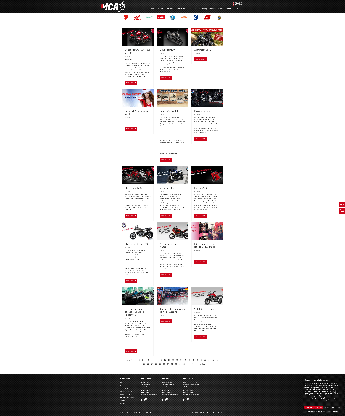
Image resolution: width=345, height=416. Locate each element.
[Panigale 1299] (207, 175)
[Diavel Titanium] (173, 37)
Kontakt (236, 9)
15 (185, 360)
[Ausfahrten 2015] (207, 37)
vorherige (129, 360)
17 (193, 360)
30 (164, 364)
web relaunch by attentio (142, 412)
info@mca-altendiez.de (149, 395)
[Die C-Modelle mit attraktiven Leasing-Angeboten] (138, 296)
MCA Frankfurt (189, 379)
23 (217, 360)
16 (189, 360)
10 (165, 360)
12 (173, 360)
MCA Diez (165, 379)
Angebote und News (127, 398)
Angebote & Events (216, 9)
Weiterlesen (131, 83)
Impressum (210, 412)
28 (156, 364)
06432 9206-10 (146, 393)
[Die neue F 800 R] (173, 175)
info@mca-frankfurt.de (191, 395)
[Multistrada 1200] (138, 175)
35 (184, 364)
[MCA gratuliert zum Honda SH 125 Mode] (207, 231)
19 (201, 360)
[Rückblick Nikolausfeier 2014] (138, 98)
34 (180, 364)
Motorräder (170, 9)
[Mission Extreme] (207, 98)
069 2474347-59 (188, 393)
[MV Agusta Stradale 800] (138, 231)
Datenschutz (220, 412)
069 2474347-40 (188, 390)
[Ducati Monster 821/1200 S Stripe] (138, 37)
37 (192, 364)
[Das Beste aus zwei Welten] (173, 231)
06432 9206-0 (145, 390)
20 (205, 360)
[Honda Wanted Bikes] (173, 98)
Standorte (159, 9)
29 (160, 364)
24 (221, 360)
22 (213, 360)
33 (176, 364)
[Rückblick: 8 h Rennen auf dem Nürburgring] (173, 296)
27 (152, 364)
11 (169, 360)
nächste (203, 364)
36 (188, 364)
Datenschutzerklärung (332, 411)
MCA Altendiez (146, 379)
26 (148, 364)
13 (177, 360)
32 (172, 364)
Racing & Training (200, 9)
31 (168, 364)
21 (209, 360)
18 (197, 360)
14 (181, 360)
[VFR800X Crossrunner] (207, 296)
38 (196, 364)
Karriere (228, 9)
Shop (152, 9)
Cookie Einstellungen (197, 412)
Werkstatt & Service (184, 9)
